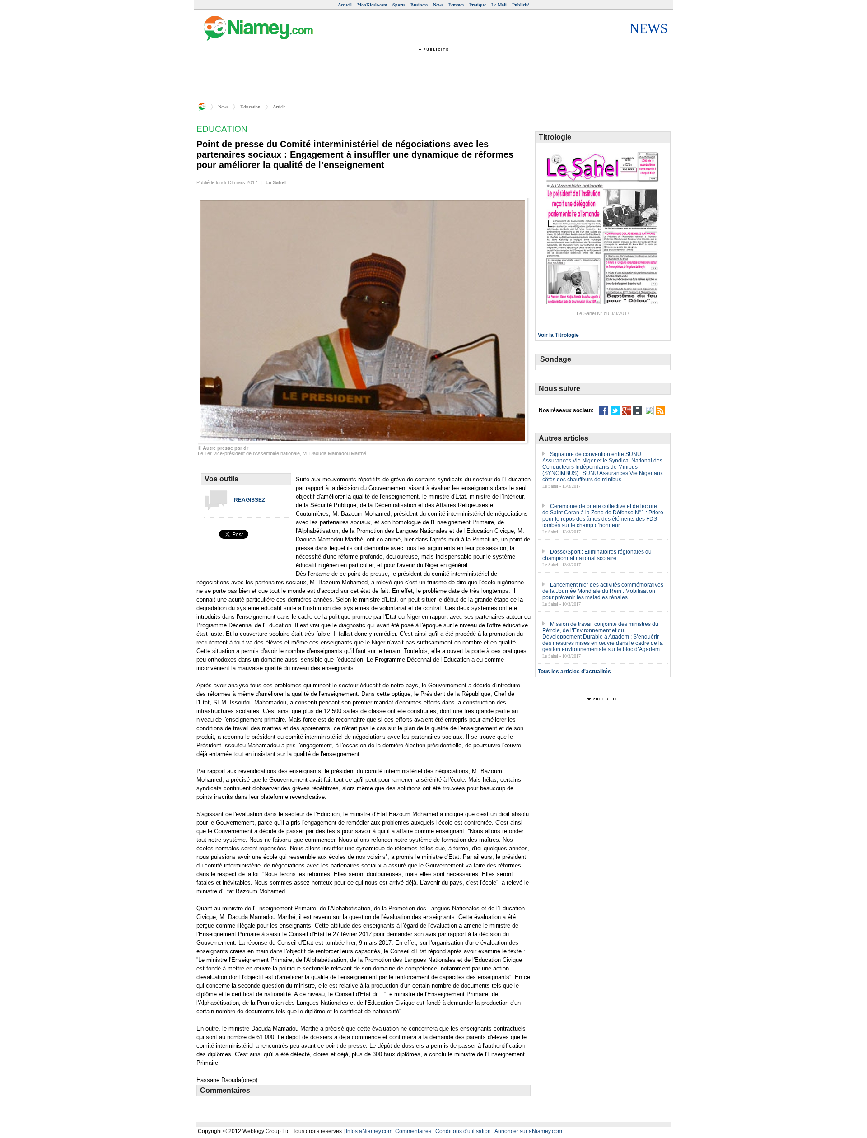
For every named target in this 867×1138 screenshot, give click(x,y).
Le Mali (499, 4)
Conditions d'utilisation (463, 1131)
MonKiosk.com (372, 4)
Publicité (520, 4)
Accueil (345, 4)
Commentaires (413, 1131)
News (438, 4)
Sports (398, 4)
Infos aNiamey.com (369, 1131)
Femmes (456, 4)
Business (419, 4)
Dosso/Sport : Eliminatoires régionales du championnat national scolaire (597, 555)
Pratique (477, 4)
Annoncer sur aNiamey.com (528, 1131)
